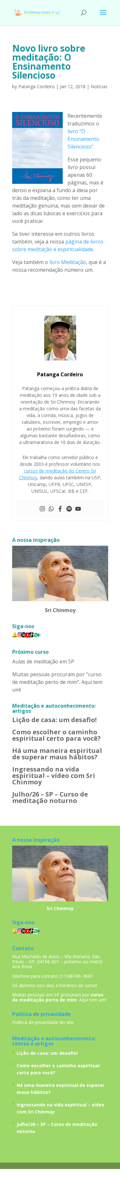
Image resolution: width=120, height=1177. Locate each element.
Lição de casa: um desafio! (54, 719)
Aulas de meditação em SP (43, 661)
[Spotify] (69, 509)
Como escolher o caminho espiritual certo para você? (56, 735)
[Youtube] (78, 509)
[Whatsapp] (51, 509)
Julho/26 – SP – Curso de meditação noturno (50, 797)
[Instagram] (42, 509)
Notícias (99, 86)
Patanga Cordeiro (36, 86)
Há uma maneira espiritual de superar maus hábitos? (57, 753)
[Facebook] (60, 509)
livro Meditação (67, 262)
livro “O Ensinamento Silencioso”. (83, 139)
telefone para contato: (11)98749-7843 (52, 976)
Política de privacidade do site (43, 1022)
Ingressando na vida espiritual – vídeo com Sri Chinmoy (53, 775)
